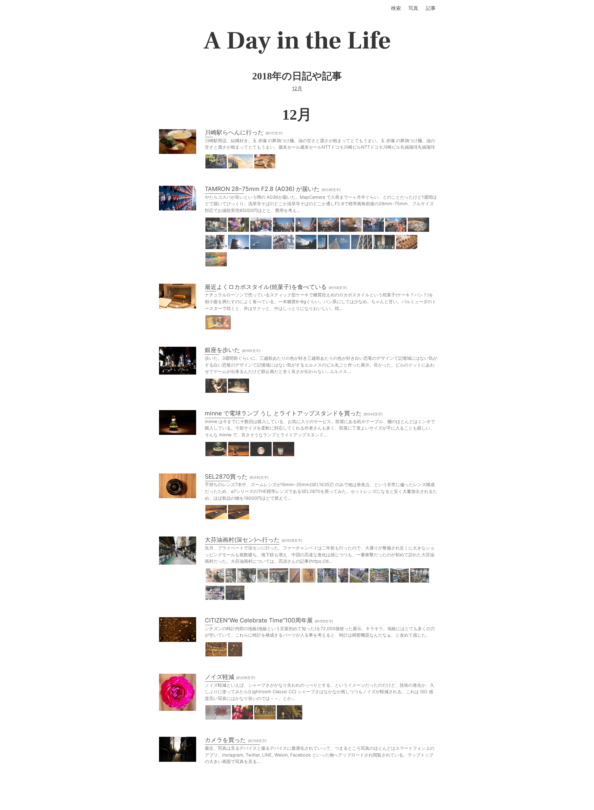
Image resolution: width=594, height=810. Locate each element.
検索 (396, 8)
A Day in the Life (297, 41)
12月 (297, 88)
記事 (431, 8)
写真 (413, 8)
